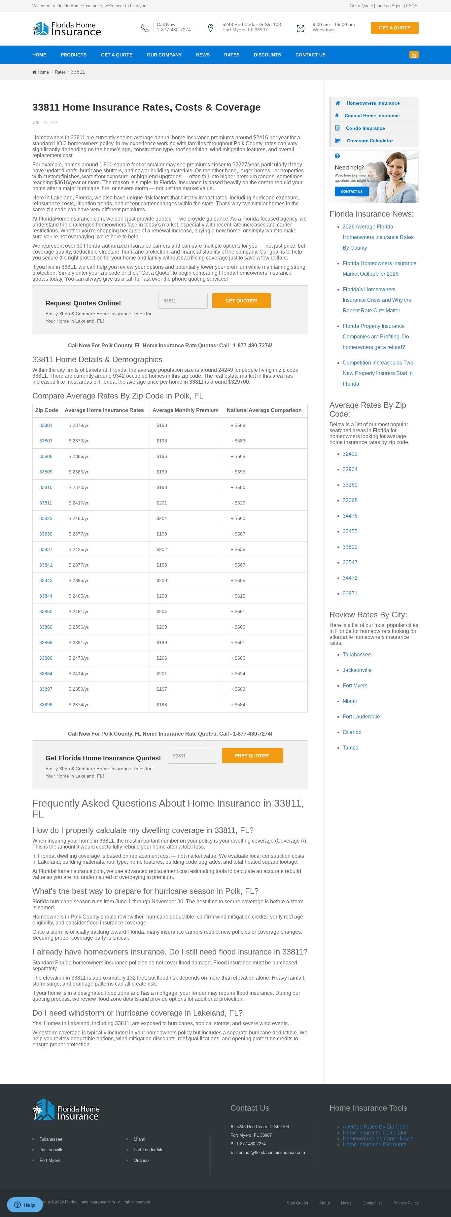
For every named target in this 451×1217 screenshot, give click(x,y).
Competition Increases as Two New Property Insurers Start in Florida (378, 373)
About (324, 1203)
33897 (45, 689)
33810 (45, 487)
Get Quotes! (242, 300)
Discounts (267, 54)
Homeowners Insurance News (378, 1138)
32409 (350, 454)
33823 (45, 518)
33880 (45, 658)
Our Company (164, 54)
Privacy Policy (406, 1203)
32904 (350, 469)
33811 (45, 502)
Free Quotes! (252, 755)
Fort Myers (355, 685)
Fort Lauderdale (361, 716)
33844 (45, 596)
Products (74, 54)
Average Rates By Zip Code (375, 1127)
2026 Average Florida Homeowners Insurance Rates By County (378, 237)
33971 (350, 593)
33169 (350, 485)
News (203, 54)
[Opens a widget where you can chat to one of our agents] (25, 1205)
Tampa (351, 747)
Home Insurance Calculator (375, 1132)
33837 (45, 549)
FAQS (412, 5)
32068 (350, 500)
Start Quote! (297, 1203)
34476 (350, 516)
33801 (45, 425)
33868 (45, 642)
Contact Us (310, 54)
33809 (45, 471)
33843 (45, 580)
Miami (350, 701)
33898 (45, 704)
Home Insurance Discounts (374, 1144)
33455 (350, 531)
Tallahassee (357, 654)
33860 (45, 627)
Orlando (352, 732)
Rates (231, 54)
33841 (45, 565)
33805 (45, 456)
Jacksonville (357, 670)
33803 (45, 440)
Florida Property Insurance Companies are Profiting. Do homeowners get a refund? (376, 336)
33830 (45, 534)
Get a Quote (361, 5)
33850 (45, 611)
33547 (350, 562)
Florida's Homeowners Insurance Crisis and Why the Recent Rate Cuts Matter (377, 300)
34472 (350, 578)
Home (39, 54)
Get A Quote (116, 54)
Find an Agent (389, 5)
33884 (45, 673)
